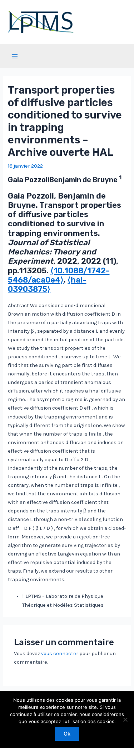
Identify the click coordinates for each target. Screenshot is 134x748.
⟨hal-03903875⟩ (47, 284)
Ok (67, 734)
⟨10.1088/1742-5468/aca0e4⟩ (58, 275)
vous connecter (59, 653)
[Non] (125, 719)
